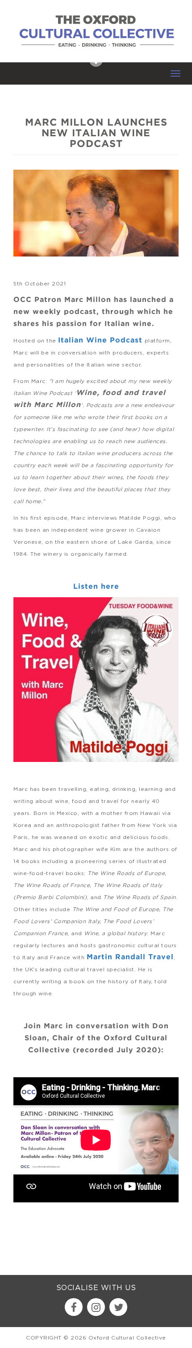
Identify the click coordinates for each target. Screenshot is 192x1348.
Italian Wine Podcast (100, 340)
